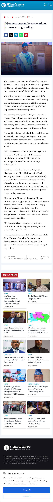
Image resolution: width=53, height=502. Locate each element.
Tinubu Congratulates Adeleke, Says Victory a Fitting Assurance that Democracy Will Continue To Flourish (13, 392)
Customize (26, 497)
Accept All (26, 490)
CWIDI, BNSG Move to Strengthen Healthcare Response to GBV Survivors (38, 330)
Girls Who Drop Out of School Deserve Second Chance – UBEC (36, 421)
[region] (26, 486)
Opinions (7, 355)
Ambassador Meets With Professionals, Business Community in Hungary (13, 421)
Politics (36, 384)
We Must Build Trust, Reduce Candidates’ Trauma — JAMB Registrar (38, 360)
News (6, 293)
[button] (6, 35)
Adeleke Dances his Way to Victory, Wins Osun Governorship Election (38, 389)
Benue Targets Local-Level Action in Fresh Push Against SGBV (14, 330)
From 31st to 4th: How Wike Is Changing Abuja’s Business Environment (14, 360)
